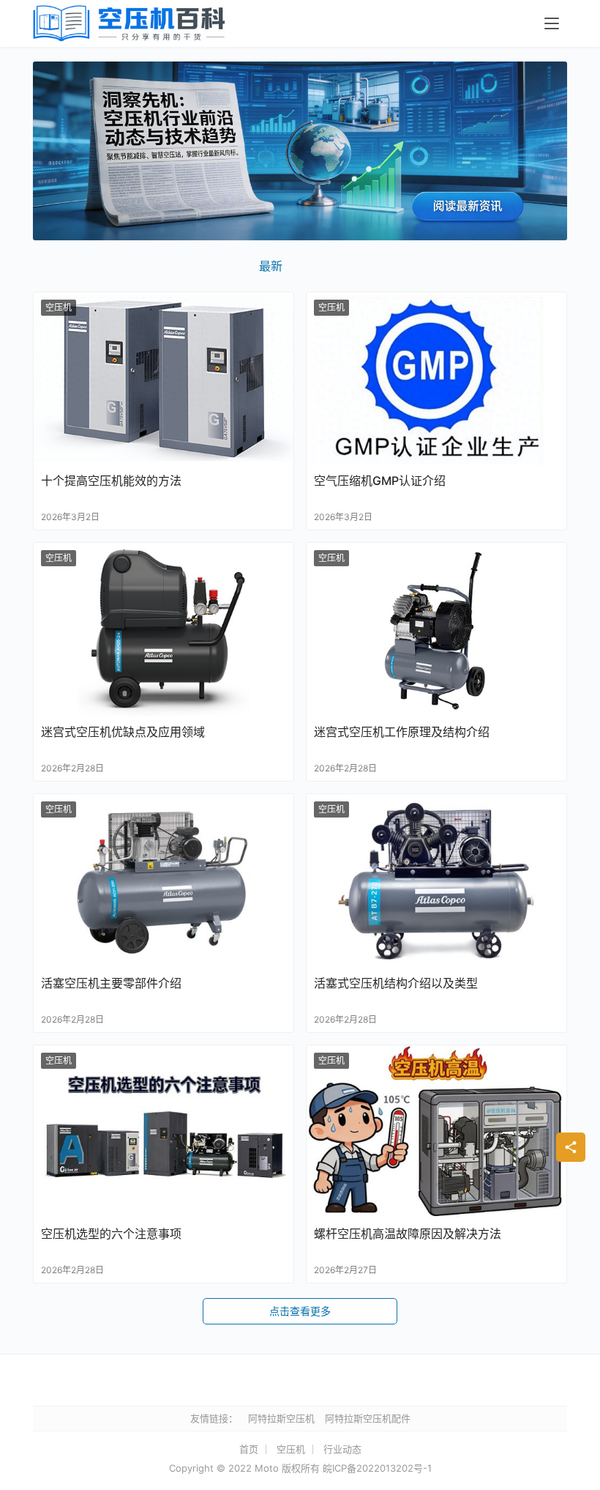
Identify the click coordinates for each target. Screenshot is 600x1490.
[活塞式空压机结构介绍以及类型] (436, 881)
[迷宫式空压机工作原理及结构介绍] (436, 629)
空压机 (58, 307)
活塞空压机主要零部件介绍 (111, 983)
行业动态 (342, 1449)
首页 (248, 1449)
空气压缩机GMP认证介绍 (380, 480)
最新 (270, 266)
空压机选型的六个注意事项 (111, 1233)
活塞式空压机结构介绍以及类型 (396, 983)
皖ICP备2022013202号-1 (377, 1468)
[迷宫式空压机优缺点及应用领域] (163, 629)
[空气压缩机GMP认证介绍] (436, 379)
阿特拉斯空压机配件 (367, 1418)
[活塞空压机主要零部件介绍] (163, 881)
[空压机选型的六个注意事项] (163, 1132)
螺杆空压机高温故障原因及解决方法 (407, 1233)
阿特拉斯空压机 (281, 1418)
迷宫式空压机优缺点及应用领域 (123, 731)
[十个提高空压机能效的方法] (163, 379)
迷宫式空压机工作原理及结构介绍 (402, 731)
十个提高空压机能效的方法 (111, 480)
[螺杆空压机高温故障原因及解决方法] (436, 1132)
